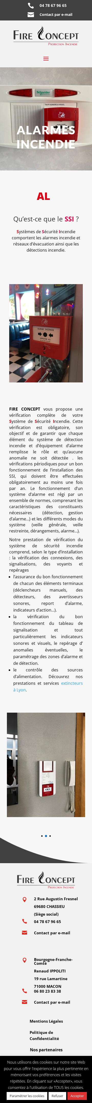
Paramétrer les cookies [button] (27, 1096)
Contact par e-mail (56, 14)
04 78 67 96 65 (54, 5)
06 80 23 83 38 (47, 991)
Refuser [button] (57, 1096)
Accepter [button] (77, 1096)
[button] (41, 836)
